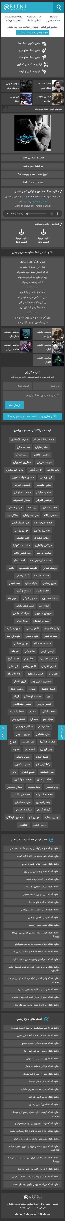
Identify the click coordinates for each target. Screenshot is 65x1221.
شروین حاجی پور (41, 681)
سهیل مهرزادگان (22, 704)
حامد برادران (44, 780)
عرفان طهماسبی (24, 727)
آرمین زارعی (47, 651)
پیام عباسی (52, 787)
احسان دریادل (44, 704)
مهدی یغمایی (14, 787)
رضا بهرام (29, 659)
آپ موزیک (31, 1214)
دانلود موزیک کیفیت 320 (43, 240)
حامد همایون (50, 598)
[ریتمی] (27, 7)
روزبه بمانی (22, 621)
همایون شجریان (22, 462)
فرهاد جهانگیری (23, 780)
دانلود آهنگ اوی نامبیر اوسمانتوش (43, 879)
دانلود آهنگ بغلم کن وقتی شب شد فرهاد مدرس (36, 997)
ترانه (41, 197)
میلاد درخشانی (23, 810)
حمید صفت (42, 757)
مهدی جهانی (21, 644)
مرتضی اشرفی (44, 500)
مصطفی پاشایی (21, 795)
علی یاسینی (31, 636)
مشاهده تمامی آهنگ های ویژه (48, 109)
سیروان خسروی (43, 613)
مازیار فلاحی (15, 508)
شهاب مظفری (41, 538)
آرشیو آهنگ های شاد (29, 57)
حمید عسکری (49, 508)
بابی (14, 772)
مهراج (13, 742)
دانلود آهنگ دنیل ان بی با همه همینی (41, 894)
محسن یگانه (51, 515)
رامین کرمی (39, 825)
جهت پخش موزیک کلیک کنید (32, 33)
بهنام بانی (30, 651)
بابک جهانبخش (14, 470)
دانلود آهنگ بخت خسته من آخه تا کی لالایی (38, 856)
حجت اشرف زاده (43, 523)
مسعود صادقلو (42, 644)
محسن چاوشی (40, 201)
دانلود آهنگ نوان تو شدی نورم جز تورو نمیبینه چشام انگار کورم (34, 968)
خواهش (23, 825)
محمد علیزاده (41, 576)
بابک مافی (31, 583)
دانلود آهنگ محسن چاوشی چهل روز (42, 871)
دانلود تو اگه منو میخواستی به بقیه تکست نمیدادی (35, 848)
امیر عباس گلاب (22, 553)
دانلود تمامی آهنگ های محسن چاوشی (32, 252)
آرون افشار (20, 681)
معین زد (53, 674)
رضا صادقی (23, 447)
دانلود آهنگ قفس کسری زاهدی (44, 925)
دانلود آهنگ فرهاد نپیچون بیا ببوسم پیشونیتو (37, 944)
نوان (49, 696)
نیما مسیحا (34, 787)
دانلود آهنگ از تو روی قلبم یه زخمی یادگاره (39, 990)
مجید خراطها (44, 553)
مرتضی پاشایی (43, 545)
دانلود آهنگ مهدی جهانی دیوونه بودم (41, 864)
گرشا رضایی (22, 576)
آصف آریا (30, 749)
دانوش (34, 719)
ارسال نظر (14, 405)
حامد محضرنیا (21, 545)
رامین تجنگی (23, 757)
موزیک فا (45, 1214)
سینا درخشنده (41, 621)
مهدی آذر (34, 817)
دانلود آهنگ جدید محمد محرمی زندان (40, 910)
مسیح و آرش (23, 591)
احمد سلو (19, 561)
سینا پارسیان (17, 712)
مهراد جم (48, 719)
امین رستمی (49, 583)
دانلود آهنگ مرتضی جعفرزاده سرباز (42, 887)
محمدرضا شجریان (43, 440)
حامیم (32, 712)
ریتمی (27, 201)
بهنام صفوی (28, 772)
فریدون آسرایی (22, 485)
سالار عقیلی (41, 447)
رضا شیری (14, 583)
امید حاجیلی (51, 636)
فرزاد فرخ (13, 659)
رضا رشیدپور (43, 802)
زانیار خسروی (51, 629)
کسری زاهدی (48, 689)
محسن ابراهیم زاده (40, 561)
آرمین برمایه (52, 817)
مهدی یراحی (22, 530)
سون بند (12, 598)
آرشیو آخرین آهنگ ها (29, 43)
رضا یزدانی (53, 470)
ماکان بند (12, 515)
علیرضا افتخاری (19, 440)
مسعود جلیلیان (48, 659)
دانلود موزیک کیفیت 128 (21, 240)
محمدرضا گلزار (47, 742)
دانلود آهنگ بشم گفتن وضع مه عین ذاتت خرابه (36, 959)
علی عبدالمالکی (20, 523)
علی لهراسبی (46, 477)
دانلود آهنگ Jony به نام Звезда (44, 902)
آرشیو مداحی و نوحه (29, 71)
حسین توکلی (30, 598)
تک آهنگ (26, 182)
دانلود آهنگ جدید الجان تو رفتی (44, 917)
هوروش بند (13, 636)
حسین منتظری (35, 674)
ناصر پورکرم (29, 666)
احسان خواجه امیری (23, 477)
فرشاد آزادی (43, 810)
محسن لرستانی (32, 696)
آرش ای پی (46, 749)
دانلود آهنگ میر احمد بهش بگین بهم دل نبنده (36, 1005)
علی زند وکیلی (31, 515)
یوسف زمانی (50, 568)
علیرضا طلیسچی (28, 568)
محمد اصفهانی (22, 493)
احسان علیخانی (14, 817)
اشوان (32, 689)
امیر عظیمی (22, 538)
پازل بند (31, 508)
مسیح (16, 749)
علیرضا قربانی (44, 462)
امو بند (15, 651)
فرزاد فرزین (35, 470)
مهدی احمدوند (21, 500)
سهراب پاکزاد (13, 629)
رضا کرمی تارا (43, 764)
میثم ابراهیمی (43, 485)
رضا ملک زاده (13, 674)
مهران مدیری (23, 734)
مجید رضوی (17, 689)
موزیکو (18, 1214)
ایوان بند (44, 606)
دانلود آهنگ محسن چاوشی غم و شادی (37, 191)
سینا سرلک (21, 455)
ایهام (16, 696)
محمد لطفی (49, 712)
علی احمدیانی (23, 802)
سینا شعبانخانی (25, 606)
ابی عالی (13, 666)
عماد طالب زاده (44, 795)
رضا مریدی (44, 727)
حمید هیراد (42, 591)
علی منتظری (42, 734)
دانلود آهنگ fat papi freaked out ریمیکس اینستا (35, 952)
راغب (11, 568)
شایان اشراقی (49, 666)
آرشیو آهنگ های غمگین (29, 64)
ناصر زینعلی (32, 629)
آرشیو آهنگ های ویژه (29, 50)
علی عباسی (27, 742)
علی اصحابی (47, 772)
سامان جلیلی (43, 493)
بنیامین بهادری (42, 530)
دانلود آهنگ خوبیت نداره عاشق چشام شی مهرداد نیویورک (36, 934)
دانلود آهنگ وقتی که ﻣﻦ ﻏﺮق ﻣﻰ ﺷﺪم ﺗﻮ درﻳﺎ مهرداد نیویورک (34, 980)
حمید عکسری (22, 764)
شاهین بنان (18, 719)
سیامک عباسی (21, 613)
